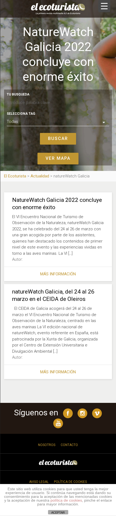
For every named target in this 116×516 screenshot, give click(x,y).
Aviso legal (39, 482)
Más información (58, 274)
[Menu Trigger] (104, 6)
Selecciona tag (21, 114)
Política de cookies (70, 482)
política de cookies (66, 500)
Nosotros (46, 445)
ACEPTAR (58, 512)
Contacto (69, 445)
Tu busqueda (18, 94)
